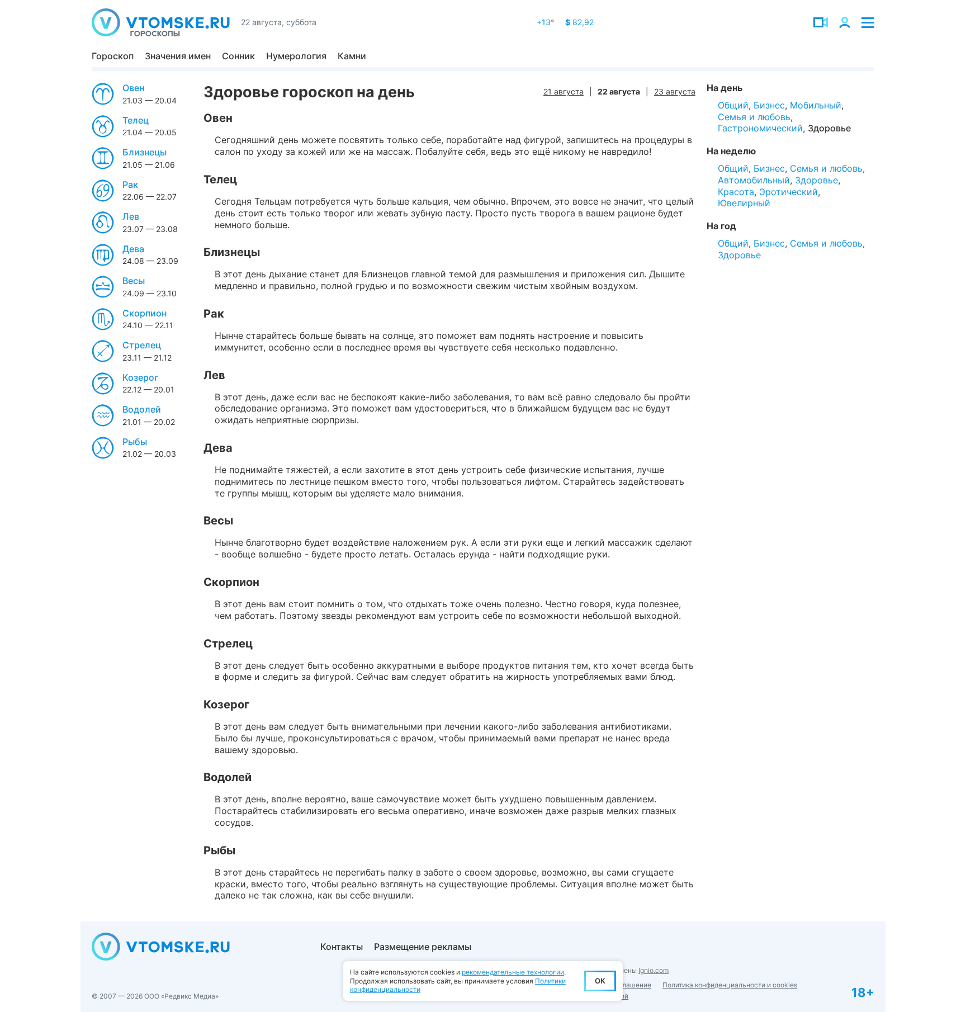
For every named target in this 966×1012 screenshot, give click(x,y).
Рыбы (134, 441)
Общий (733, 105)
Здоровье (829, 128)
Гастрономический (760, 128)
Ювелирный (744, 203)
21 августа (563, 91)
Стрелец (141, 345)
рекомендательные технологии (513, 972)
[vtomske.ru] (161, 22)
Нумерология (296, 56)
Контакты (341, 946)
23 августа (674, 91)
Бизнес (769, 105)
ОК (600, 980)
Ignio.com (653, 970)
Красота (736, 191)
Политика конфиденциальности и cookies (729, 985)
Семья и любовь (754, 116)
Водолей (141, 409)
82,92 (579, 22)
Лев (130, 216)
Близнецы (144, 152)
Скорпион (144, 313)
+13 (545, 22)
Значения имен (178, 56)
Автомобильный (754, 180)
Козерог (140, 377)
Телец (135, 120)
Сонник (238, 56)
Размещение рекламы (422, 946)
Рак (130, 184)
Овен (133, 87)
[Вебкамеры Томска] (820, 22)
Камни (352, 56)
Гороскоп (113, 56)
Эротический (788, 191)
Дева (133, 248)
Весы (133, 280)
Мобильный (815, 105)
